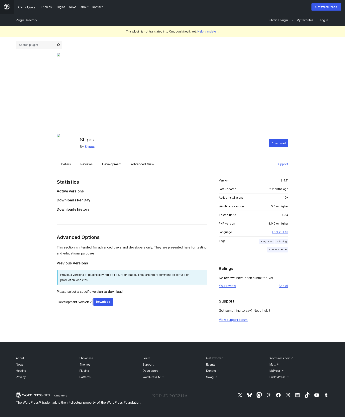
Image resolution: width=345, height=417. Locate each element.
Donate (212, 370)
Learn (146, 358)
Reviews (86, 164)
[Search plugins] (58, 45)
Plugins (84, 370)
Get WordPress (326, 7)
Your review (227, 286)
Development (112, 164)
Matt (274, 364)
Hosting (21, 370)
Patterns (85, 377)
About (20, 358)
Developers (150, 370)
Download (279, 143)
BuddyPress (279, 377)
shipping (282, 241)
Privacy (21, 377)
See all (283, 286)
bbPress (277, 370)
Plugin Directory (26, 20)
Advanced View (142, 164)
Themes (84, 364)
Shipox (87, 140)
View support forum (233, 320)
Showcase (86, 358)
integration (267, 241)
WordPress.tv (153, 377)
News (19, 364)
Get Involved (214, 358)
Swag (211, 377)
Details (66, 164)
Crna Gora (60, 395)
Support (282, 164)
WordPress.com (282, 358)
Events (210, 364)
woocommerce (278, 249)
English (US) (280, 232)
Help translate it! (208, 31)
